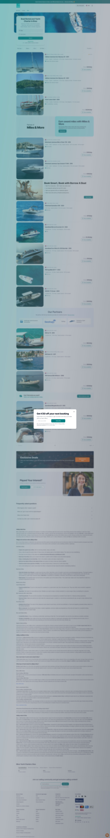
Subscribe (58, 420)
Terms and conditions (41, 425)
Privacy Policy (62, 423)
